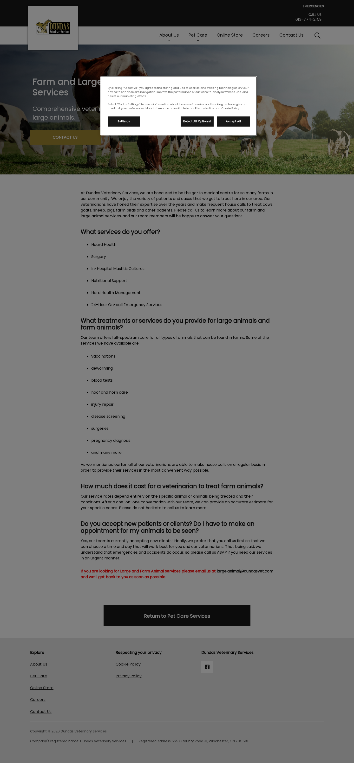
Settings (124, 121)
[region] (178, 105)
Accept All (233, 121)
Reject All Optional (197, 121)
